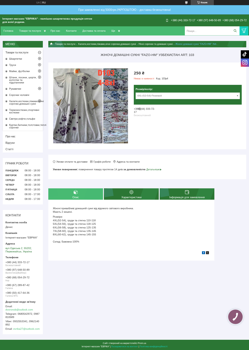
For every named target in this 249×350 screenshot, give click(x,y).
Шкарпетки (15, 58)
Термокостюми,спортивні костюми (24, 111)
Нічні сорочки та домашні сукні (156, 44)
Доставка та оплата (94, 30)
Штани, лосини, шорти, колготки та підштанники (23, 80)
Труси (12, 64)
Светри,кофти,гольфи (22, 118)
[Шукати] (235, 30)
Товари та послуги (30, 30)
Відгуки (10, 142)
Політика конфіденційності (154, 346)
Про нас (55, 30)
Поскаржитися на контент (124, 346)
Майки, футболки (19, 71)
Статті (9, 149)
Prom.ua (142, 343)
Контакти (71, 30)
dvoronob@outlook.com (19, 309)
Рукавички (15, 88)
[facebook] (203, 253)
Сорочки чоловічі (19, 94)
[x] (207, 253)
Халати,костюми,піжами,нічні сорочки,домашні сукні (107, 44)
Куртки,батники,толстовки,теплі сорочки (26, 126)
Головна (8, 30)
